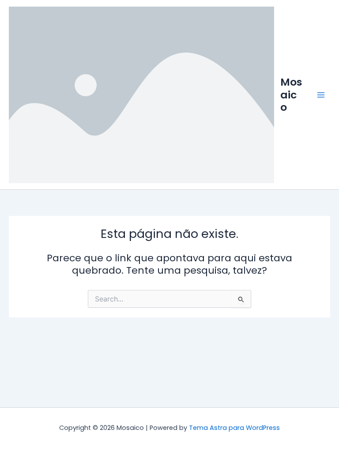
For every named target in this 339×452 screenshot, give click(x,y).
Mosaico (291, 94)
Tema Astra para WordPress (234, 427)
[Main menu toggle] (321, 95)
